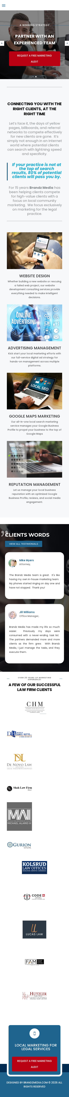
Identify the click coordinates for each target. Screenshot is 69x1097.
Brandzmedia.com (35, 1082)
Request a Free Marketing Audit (34, 58)
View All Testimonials (23, 543)
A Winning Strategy (34, 25)
